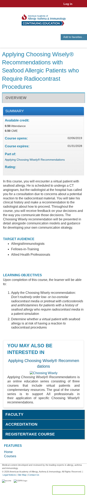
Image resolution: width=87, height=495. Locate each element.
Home (8, 452)
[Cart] (77, 6)
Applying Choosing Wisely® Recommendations (35, 159)
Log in (68, 3)
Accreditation (21, 424)
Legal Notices (9, 475)
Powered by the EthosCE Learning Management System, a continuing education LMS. (68, 490)
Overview (16, 98)
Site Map (22, 475)
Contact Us (33, 475)
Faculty (14, 414)
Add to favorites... (73, 37)
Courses (10, 456)
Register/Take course (30, 434)
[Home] (43, 18)
